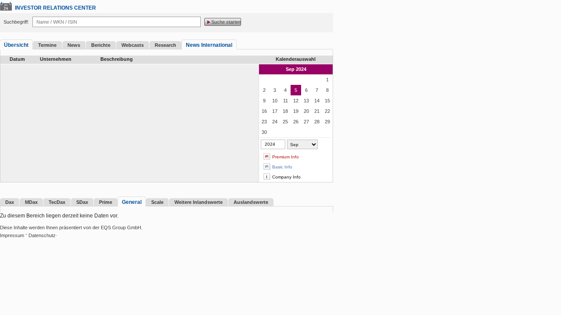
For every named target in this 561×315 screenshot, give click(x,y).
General (132, 202)
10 (274, 100)
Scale (157, 202)
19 (295, 111)
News (73, 45)
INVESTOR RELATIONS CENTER (55, 8)
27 (306, 121)
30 (264, 132)
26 (295, 121)
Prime (105, 202)
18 (285, 111)
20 (306, 111)
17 (274, 111)
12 (295, 100)
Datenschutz (42, 235)
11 (285, 100)
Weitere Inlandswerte (198, 202)
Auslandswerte (251, 202)
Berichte (100, 45)
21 (317, 111)
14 (317, 100)
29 (327, 121)
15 (327, 100)
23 (264, 121)
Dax (9, 202)
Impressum (12, 235)
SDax (82, 202)
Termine (47, 45)
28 (317, 121)
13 (306, 100)
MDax (31, 202)
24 (274, 121)
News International (209, 45)
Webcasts (132, 45)
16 (264, 111)
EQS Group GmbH (121, 227)
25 (285, 121)
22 (327, 111)
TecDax (57, 202)
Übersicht (16, 45)
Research (165, 45)
